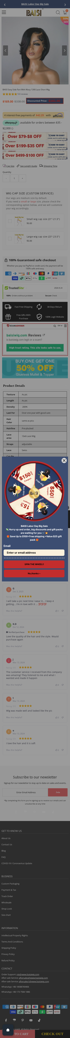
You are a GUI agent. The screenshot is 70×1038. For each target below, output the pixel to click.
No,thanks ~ (34, 573)
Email (7, 546)
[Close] (64, 460)
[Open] (8, 1030)
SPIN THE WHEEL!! (34, 564)
